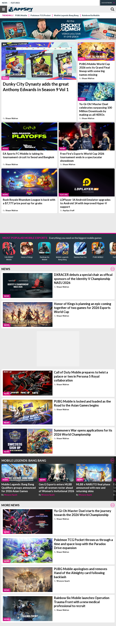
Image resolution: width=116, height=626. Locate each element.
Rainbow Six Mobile (91, 15)
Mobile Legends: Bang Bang (66, 15)
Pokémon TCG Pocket (41, 15)
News (4, 3)
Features (15, 3)
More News (10, 505)
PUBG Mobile (21, 15)
